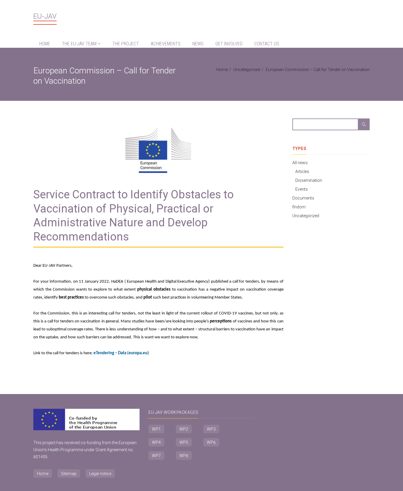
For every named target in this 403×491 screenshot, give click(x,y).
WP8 (183, 455)
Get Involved (229, 44)
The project (125, 44)
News (198, 44)
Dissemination (308, 180)
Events (301, 189)
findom (299, 207)
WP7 (156, 455)
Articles (302, 171)
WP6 (211, 442)
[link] (121, 353)
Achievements (166, 44)
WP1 (156, 429)
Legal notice (100, 473)
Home (44, 44)
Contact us (266, 44)
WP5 (183, 442)
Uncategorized (246, 69)
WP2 (183, 429)
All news (300, 162)
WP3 (211, 429)
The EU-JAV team (80, 44)
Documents (303, 198)
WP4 (156, 442)
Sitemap (68, 473)
